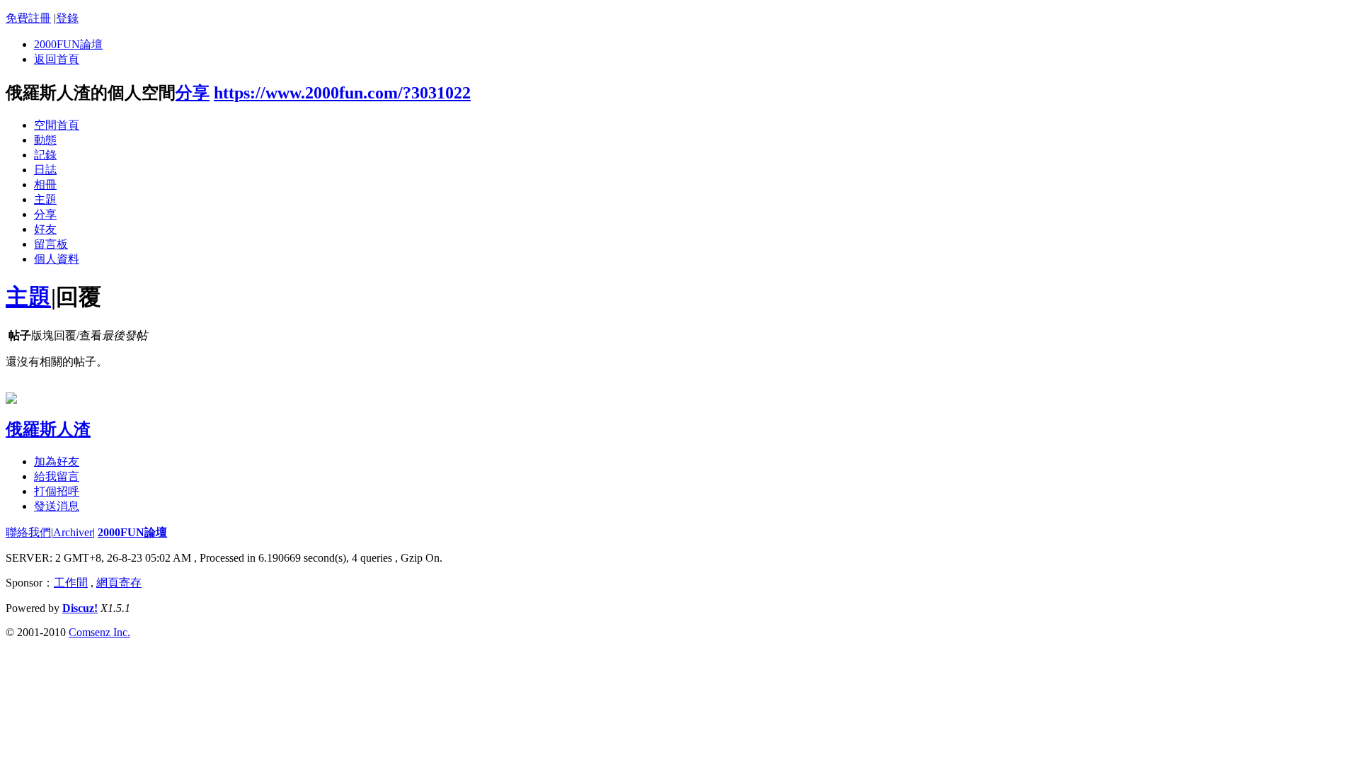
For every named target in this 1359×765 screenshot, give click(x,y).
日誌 (45, 170)
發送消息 (56, 506)
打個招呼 (56, 491)
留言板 (51, 244)
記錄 (45, 155)
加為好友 (56, 461)
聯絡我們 (28, 532)
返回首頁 (56, 59)
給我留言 (56, 476)
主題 (45, 199)
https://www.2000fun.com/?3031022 (342, 93)
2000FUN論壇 (68, 44)
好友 (45, 229)
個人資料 (56, 259)
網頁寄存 (119, 583)
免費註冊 (28, 18)
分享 (193, 93)
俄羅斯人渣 (48, 429)
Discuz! (80, 608)
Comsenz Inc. (99, 632)
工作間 (71, 583)
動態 (45, 140)
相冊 (45, 184)
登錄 (67, 18)
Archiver (73, 532)
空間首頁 (56, 125)
